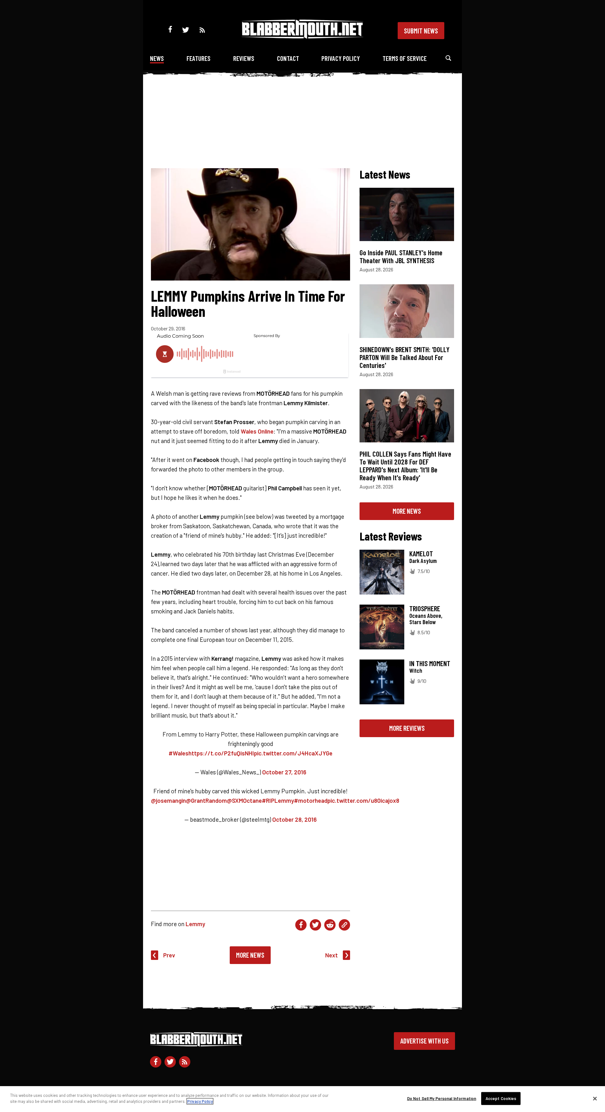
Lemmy (195, 923)
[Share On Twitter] (315, 925)
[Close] (595, 1098)
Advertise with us (424, 1041)
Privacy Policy (340, 58)
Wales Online (257, 431)
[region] (302, 1099)
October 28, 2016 (294, 819)
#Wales (178, 753)
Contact (288, 58)
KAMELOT (421, 553)
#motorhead (310, 800)
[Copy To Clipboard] (344, 925)
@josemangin (168, 800)
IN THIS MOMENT (429, 663)
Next (331, 955)
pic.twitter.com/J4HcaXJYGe (293, 753)
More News (250, 955)
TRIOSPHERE (424, 608)
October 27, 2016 (284, 772)
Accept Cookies (501, 1098)
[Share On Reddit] (330, 925)
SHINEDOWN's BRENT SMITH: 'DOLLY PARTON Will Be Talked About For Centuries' (405, 357)
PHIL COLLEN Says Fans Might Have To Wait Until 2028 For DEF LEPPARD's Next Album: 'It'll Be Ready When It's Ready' (405, 465)
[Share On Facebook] (301, 925)
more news (407, 511)
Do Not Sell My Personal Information (441, 1098)
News (157, 58)
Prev (169, 955)
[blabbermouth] (302, 36)
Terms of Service (405, 58)
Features (198, 58)
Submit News (421, 31)
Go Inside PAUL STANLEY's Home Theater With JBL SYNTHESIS (401, 256)
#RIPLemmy (278, 800)
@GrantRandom (206, 800)
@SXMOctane (244, 800)
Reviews (243, 58)
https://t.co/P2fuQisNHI (221, 753)
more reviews (407, 728)
